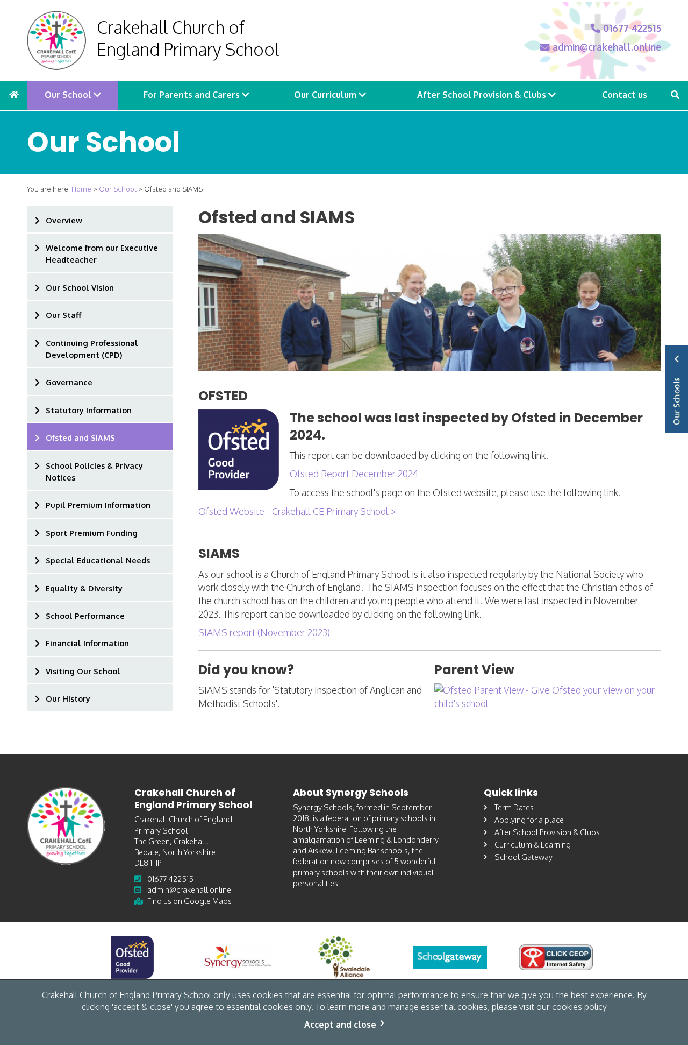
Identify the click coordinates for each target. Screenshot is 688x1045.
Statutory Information (89, 410)
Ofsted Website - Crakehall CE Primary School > (297, 511)
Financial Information (87, 643)
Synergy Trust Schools (676, 389)
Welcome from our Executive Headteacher (102, 253)
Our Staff (63, 315)
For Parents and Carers (193, 94)
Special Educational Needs (98, 560)
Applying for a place (529, 819)
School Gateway (523, 857)
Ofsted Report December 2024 (354, 473)
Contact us (624, 94)
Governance (69, 382)
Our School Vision (80, 287)
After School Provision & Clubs (482, 94)
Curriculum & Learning (532, 844)
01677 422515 (630, 28)
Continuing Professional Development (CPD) (92, 348)
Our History (68, 698)
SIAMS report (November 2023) (264, 632)
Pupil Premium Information (98, 505)
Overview (64, 220)
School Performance (85, 615)
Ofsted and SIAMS (80, 437)
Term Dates (514, 807)
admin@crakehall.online (605, 47)
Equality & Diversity (84, 588)
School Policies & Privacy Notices (94, 471)
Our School (69, 94)
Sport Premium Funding (92, 533)
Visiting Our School (83, 671)
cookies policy (579, 1006)
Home (81, 189)
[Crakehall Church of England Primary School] (56, 40)
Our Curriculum (326, 94)
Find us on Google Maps (189, 901)
